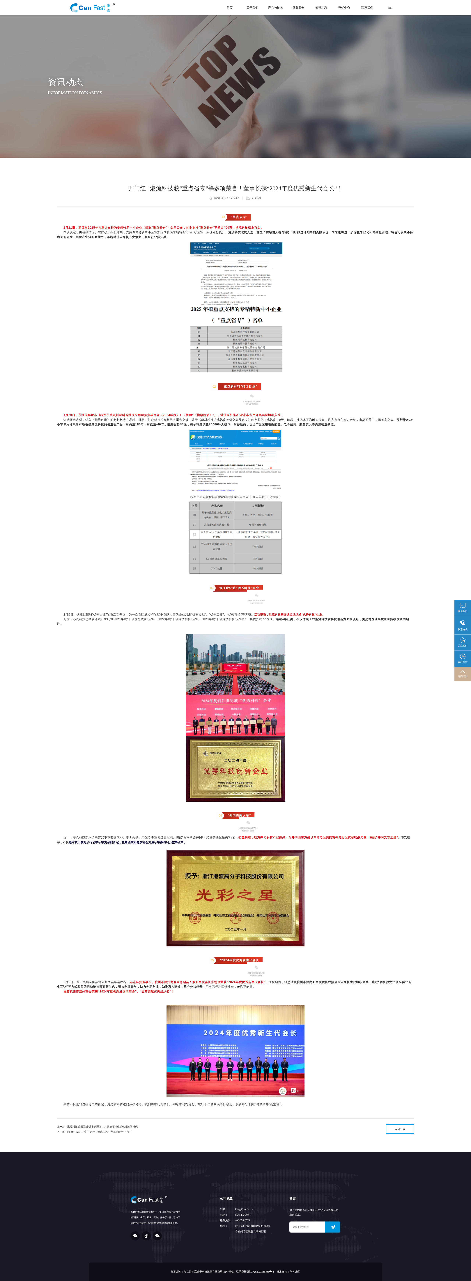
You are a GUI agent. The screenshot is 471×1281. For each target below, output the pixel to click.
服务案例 (298, 7)
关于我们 (252, 7)
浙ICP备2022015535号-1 (260, 1271)
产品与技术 (275, 7)
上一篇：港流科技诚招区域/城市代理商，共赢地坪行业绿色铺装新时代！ (98, 1126)
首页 (230, 7)
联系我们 (367, 7)
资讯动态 (321, 7)
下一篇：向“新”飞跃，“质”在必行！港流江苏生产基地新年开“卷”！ (95, 1131)
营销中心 (344, 7)
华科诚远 (295, 1271)
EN (390, 7)
